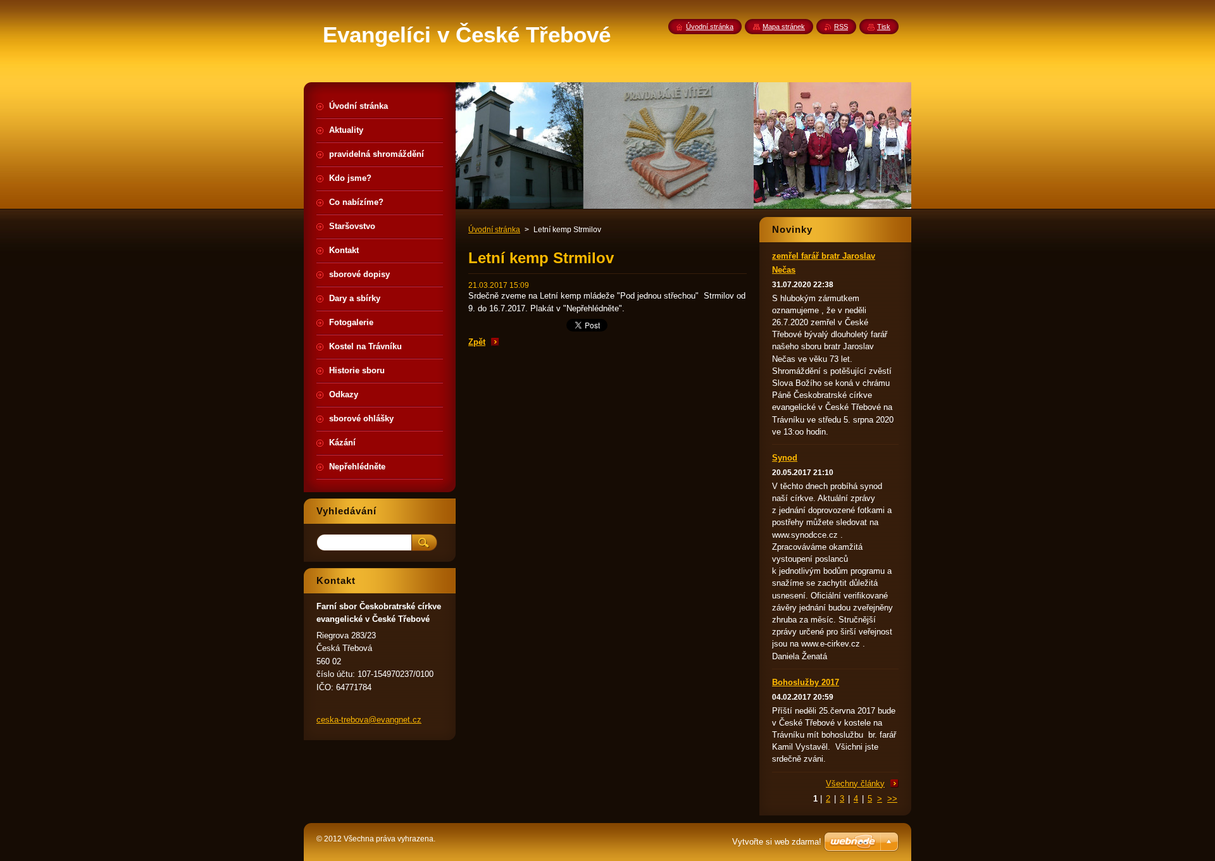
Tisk (883, 26)
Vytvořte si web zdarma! (776, 841)
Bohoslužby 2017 (805, 682)
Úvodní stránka (494, 229)
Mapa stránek (784, 26)
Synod (784, 457)
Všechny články (855, 783)
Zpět (476, 342)
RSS (841, 26)
